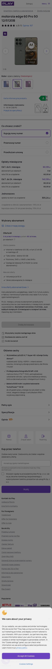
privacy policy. (22, 648)
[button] (4, 612)
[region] (26, 638)
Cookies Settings (26, 664)
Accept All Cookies (26, 656)
